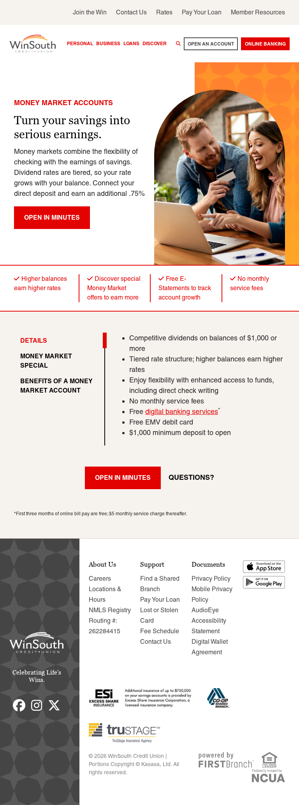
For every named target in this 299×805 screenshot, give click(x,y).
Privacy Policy (211, 578)
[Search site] (178, 43)
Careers (100, 578)
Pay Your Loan (202, 12)
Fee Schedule (159, 631)
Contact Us (131, 12)
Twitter (54, 705)
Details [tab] (33, 340)
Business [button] (108, 43)
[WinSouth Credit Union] (32, 43)
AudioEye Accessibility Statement (209, 620)
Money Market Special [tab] (46, 360)
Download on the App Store (264, 566)
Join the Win (90, 12)
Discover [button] (154, 43)
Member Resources (258, 12)
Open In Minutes (52, 217)
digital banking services (181, 411)
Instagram (36, 705)
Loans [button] (131, 43)
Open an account (211, 44)
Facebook (19, 705)
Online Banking (265, 44)
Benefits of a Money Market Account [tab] (56, 385)
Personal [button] (80, 43)
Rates (164, 12)
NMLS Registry (110, 610)
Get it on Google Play (264, 582)
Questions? (191, 477)
